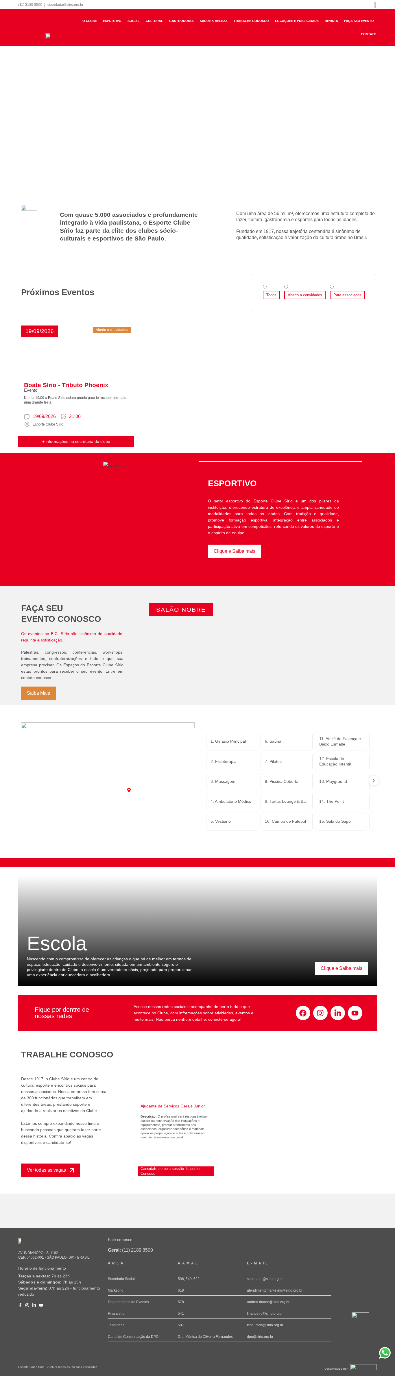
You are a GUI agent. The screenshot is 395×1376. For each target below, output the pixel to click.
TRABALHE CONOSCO (251, 21)
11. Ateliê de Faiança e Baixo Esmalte (340, 741)
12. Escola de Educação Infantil (335, 761)
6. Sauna (273, 741)
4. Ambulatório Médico (231, 801)
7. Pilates (273, 761)
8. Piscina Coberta (281, 781)
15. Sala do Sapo (335, 821)
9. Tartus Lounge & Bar (286, 801)
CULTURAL (154, 21)
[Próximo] (374, 780)
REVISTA (331, 21)
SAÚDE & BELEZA (214, 21)
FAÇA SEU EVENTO (359, 21)
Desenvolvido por (336, 1368)
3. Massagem (223, 781)
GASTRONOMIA (181, 21)
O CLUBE (89, 21)
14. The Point (331, 801)
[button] (39, 331)
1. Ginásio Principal (228, 741)
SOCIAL (134, 21)
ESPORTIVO (112, 21)
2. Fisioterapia (224, 761)
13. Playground (333, 781)
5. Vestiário (221, 821)
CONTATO (368, 34)
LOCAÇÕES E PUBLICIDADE (297, 21)
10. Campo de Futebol (285, 821)
